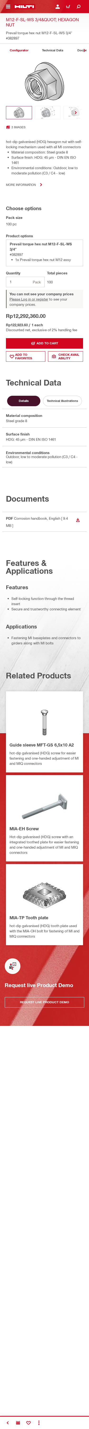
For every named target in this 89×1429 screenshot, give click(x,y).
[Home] (24, 6)
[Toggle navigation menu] (8, 6)
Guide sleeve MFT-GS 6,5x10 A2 (41, 744)
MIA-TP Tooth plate (28, 917)
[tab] (19, 50)
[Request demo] (18, 1423)
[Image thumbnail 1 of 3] (19, 112)
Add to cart (47, 343)
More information (21, 184)
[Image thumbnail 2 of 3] (48, 112)
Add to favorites (23, 356)
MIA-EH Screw (24, 828)
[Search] (78, 6)
